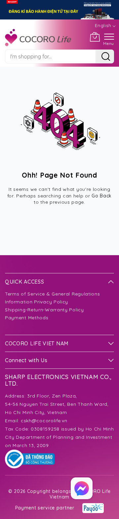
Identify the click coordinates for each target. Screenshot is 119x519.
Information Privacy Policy (36, 302)
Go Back (102, 196)
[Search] (105, 56)
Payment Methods (27, 318)
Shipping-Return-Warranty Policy (44, 310)
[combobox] (50, 56)
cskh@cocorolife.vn (44, 421)
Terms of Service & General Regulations (52, 294)
